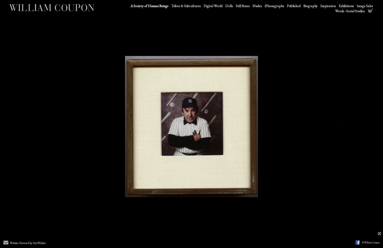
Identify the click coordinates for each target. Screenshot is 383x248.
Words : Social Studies (350, 11)
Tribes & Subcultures (186, 6)
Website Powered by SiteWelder (28, 243)
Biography (310, 6)
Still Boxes (243, 6)
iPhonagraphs (274, 6)
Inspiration (328, 6)
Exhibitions (346, 6)
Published (294, 6)
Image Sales (365, 6)
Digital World (213, 6)
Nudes (257, 6)
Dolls (229, 6)
